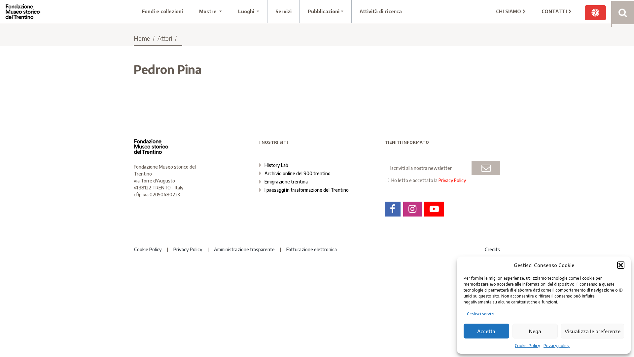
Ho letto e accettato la (428, 180)
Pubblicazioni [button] (323, 11)
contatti (555, 11)
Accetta (486, 331)
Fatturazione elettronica (311, 249)
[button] (620, 265)
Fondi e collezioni (162, 11)
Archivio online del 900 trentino (297, 173)
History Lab (276, 165)
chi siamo (509, 11)
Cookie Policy (527, 345)
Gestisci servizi (480, 313)
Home (142, 38)
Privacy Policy (452, 180)
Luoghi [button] (247, 11)
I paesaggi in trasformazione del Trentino (306, 190)
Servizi (283, 11)
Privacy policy (557, 345)
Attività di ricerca (381, 11)
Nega (535, 331)
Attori (165, 38)
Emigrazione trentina (286, 181)
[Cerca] (622, 12)
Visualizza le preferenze (592, 331)
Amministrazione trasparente (244, 249)
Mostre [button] (208, 11)
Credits (492, 249)
